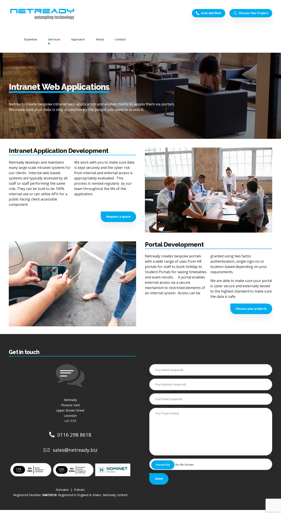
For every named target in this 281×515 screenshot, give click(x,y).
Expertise (30, 39)
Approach (78, 39)
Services (54, 39)
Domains (63, 490)
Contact (120, 39)
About (100, 39)
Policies (79, 490)
